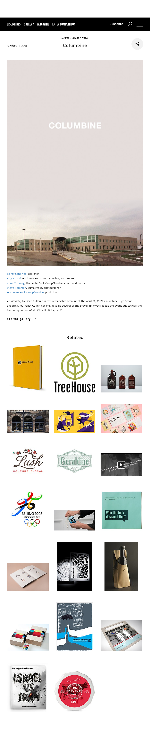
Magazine (43, 24)
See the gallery (19, 319)
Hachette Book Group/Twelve (25, 292)
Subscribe (116, 24)
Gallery (29, 24)
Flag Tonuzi (14, 278)
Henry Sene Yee (17, 274)
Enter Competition (63, 24)
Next (24, 45)
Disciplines (14, 24)
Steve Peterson (16, 288)
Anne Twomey (15, 283)
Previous (12, 45)
